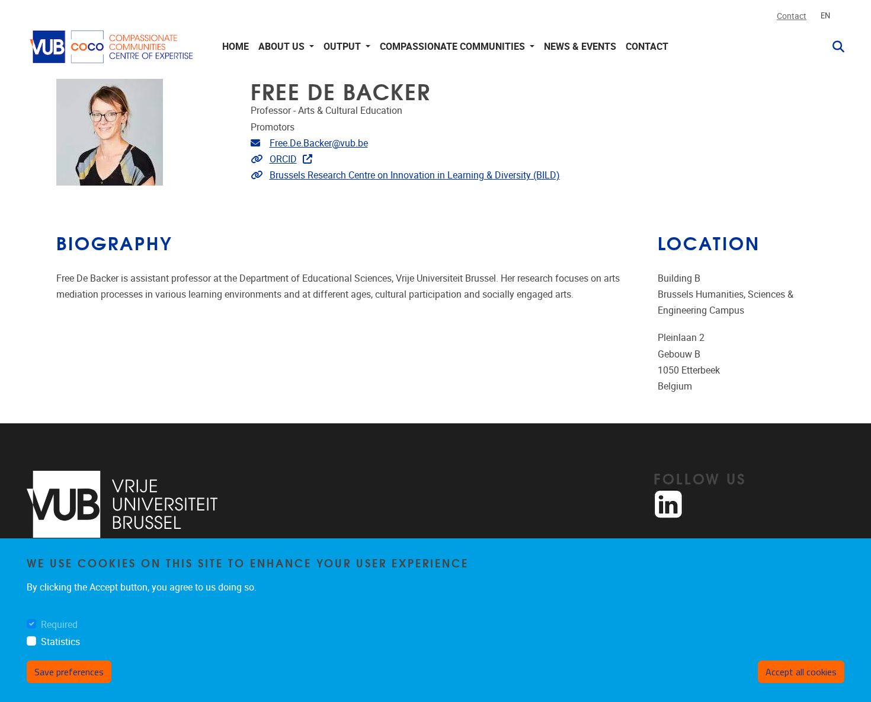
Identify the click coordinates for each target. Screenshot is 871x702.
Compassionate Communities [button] (453, 46)
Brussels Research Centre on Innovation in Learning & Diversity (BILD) (415, 175)
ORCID (283, 159)
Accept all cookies (801, 672)
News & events (580, 46)
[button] (833, 47)
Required (59, 624)
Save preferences (69, 672)
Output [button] (343, 46)
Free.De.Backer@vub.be (319, 143)
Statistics (60, 641)
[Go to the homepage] (112, 46)
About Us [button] (282, 46)
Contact (791, 16)
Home (235, 46)
